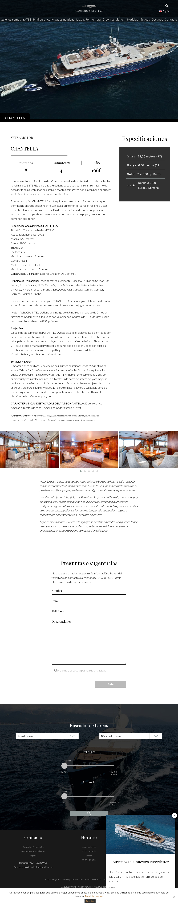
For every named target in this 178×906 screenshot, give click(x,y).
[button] (81, 471)
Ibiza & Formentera (88, 19)
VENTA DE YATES (85, 887)
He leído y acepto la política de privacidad (81, 670)
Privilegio (39, 19)
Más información (94, 896)
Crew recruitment (114, 19)
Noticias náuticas (138, 19)
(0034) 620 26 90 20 (38, 862)
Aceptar (90, 901)
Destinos (157, 19)
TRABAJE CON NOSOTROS (105, 887)
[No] (173, 897)
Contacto (171, 19)
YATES (27, 19)
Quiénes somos (11, 19)
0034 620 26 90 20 (105, 577)
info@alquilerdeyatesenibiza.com (38, 867)
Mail (112, 888)
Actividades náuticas (60, 19)
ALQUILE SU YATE (69, 887)
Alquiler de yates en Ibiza (89, 11)
